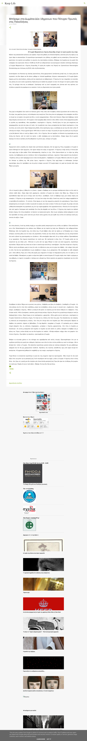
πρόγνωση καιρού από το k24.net (35, 428)
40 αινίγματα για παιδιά (29, 710)
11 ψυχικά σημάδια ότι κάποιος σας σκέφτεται (36, 572)
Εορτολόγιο (33, 458)
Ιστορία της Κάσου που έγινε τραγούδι (34, 553)
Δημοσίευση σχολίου (15, 383)
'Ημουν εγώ (26, 592)
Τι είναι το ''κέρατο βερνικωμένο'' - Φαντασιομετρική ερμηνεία (40, 631)
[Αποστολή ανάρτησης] (10, 367)
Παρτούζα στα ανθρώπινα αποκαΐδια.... (34, 671)
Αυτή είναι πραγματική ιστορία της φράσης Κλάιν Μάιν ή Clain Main (42, 612)
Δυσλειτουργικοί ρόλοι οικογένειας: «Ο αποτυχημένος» (38, 690)
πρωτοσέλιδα (43, 412)
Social (11, 368)
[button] (10, 27)
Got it (49, 739)
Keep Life (10, 3)
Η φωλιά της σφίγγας (29, 651)
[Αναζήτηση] (18, 3)
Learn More (41, 739)
